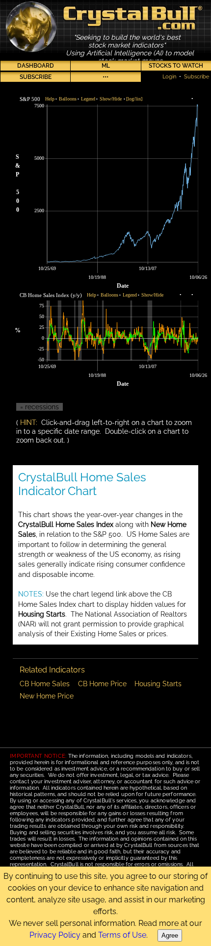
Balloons (68, 98)
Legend (88, 98)
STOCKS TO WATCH (176, 65)
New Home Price (47, 696)
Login (169, 77)
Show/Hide (111, 98)
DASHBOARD (35, 65)
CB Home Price (102, 684)
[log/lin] (134, 98)
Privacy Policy (54, 935)
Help (49, 98)
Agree (169, 935)
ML (106, 65)
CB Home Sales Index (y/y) (51, 295)
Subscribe (196, 77)
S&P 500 (30, 99)
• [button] (51, 98)
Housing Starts (158, 684)
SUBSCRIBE (36, 77)
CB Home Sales (45, 684)
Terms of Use (122, 935)
